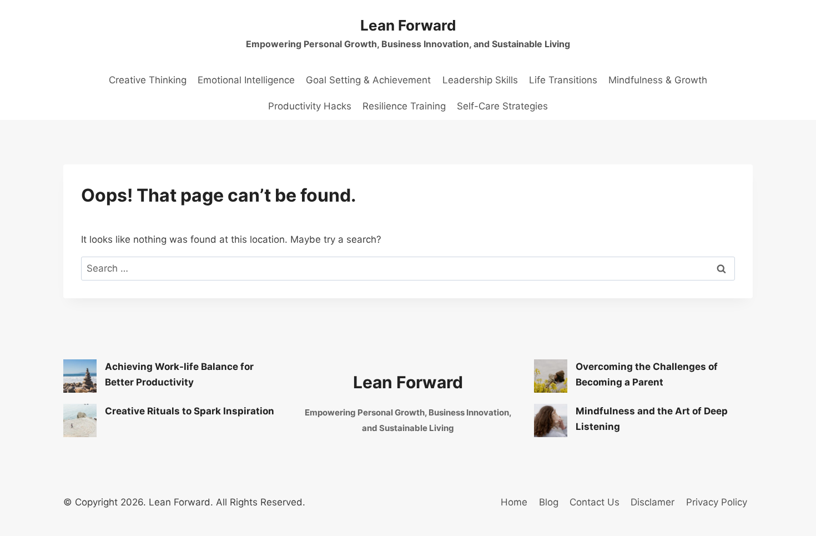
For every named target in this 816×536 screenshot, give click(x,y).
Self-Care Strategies (502, 106)
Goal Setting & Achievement (368, 80)
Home (514, 502)
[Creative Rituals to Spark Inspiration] (80, 420)
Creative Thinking (148, 80)
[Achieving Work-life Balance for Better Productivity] (80, 376)
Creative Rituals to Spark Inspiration (189, 411)
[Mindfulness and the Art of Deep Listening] (550, 420)
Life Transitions (563, 80)
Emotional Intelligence (246, 80)
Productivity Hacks (309, 106)
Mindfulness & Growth (657, 80)
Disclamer (652, 502)
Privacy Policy (716, 502)
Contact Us (594, 502)
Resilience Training (404, 106)
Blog (548, 502)
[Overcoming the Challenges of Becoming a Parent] (550, 376)
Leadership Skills (480, 80)
